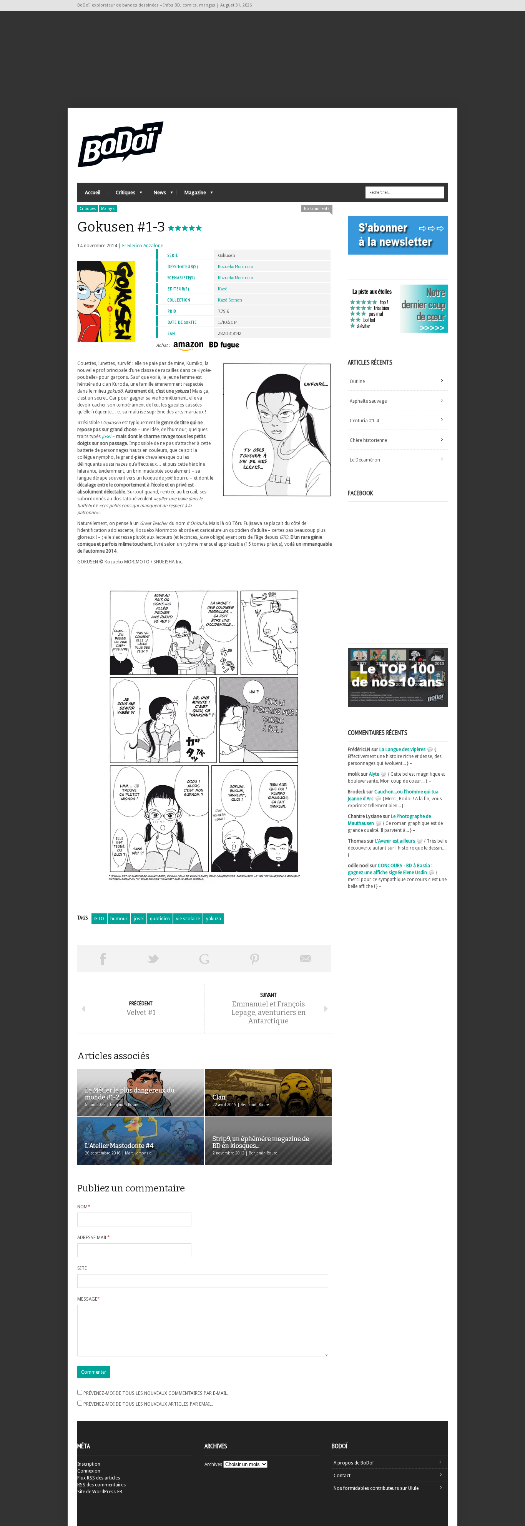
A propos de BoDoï (354, 1463)
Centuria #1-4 (364, 420)
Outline (357, 381)
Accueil (92, 192)
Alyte (374, 774)
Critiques (121, 194)
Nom (83, 1206)
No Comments (316, 209)
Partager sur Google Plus (204, 958)
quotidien (160, 918)
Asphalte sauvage (368, 401)
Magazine (191, 194)
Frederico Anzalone (142, 245)
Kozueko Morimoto (235, 266)
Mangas (108, 209)
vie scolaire (188, 918)
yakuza (213, 918)
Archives (213, 1464)
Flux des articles (98, 1478)
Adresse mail (93, 1237)
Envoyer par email (306, 958)
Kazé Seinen (230, 300)
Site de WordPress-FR (99, 1491)
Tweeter (153, 958)
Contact (342, 1475)
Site (82, 1268)
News (156, 194)
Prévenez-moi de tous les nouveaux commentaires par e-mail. (155, 1393)
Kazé (223, 289)
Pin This (254, 958)
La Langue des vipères (402, 749)
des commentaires (101, 1485)
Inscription (88, 1464)
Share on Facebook (102, 958)
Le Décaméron (365, 460)
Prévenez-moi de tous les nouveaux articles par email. (148, 1404)
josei (139, 918)
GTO (99, 918)
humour (119, 918)
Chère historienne (368, 440)
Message (88, 1299)
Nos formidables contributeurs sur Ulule (376, 1488)
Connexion (88, 1471)
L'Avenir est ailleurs (395, 841)
